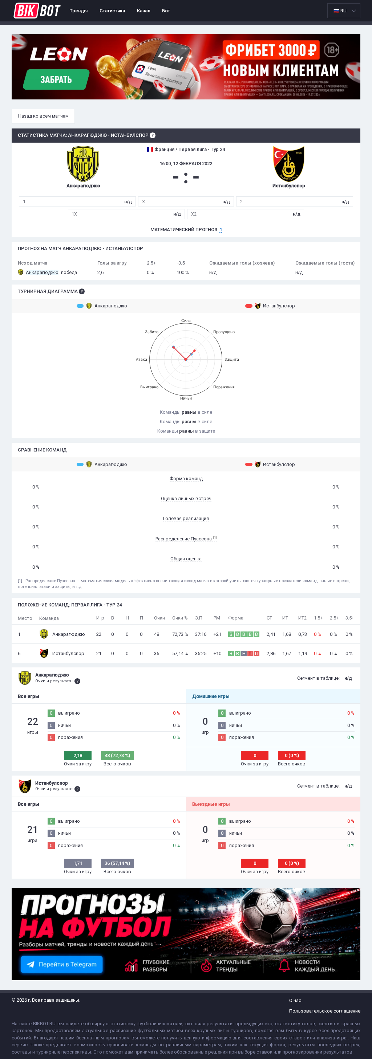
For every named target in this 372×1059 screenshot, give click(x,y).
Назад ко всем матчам (43, 116)
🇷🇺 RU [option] (340, 10)
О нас (295, 1000)
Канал (143, 10)
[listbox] (343, 10)
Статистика (112, 10)
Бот (166, 10)
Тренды (79, 10)
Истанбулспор (279, 305)
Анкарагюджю (110, 305)
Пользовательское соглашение (324, 1011)
